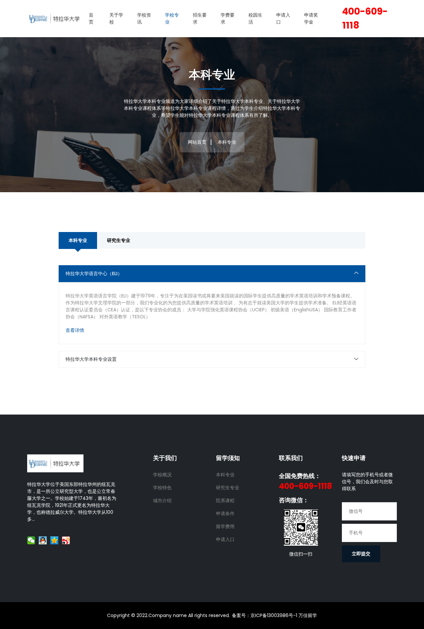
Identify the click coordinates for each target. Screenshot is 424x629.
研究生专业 (118, 240)
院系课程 (225, 500)
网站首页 (197, 142)
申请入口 (283, 18)
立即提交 (361, 553)
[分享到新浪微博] (66, 540)
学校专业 (172, 18)
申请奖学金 (311, 18)
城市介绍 (162, 500)
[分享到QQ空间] (54, 540)
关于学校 (116, 18)
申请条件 (225, 513)
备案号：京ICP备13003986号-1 (264, 615)
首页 (91, 18)
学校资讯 (144, 18)
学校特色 (162, 487)
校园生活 (255, 18)
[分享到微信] (31, 540)
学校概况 (162, 474)
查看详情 (75, 330)
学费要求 (228, 18)
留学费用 (225, 526)
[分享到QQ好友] (43, 540)
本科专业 (78, 240)
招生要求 (200, 18)
